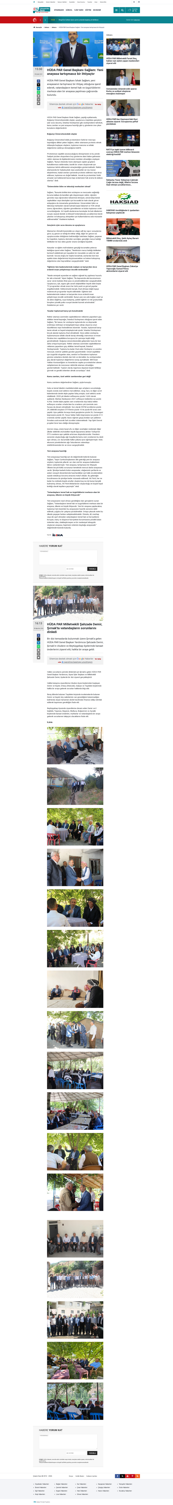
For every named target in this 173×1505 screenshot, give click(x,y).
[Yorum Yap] (38, 103)
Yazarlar (89, 2)
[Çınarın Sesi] (41, 10)
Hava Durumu (81, 2)
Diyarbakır (59, 10)
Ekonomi (97, 10)
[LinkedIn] (38, 88)
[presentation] (40, 20)
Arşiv (96, 2)
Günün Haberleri (50, 2)
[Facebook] (38, 81)
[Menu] (116, 10)
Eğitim (88, 10)
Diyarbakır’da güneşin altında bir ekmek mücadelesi (76, 20)
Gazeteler (72, 2)
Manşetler (40, 2)
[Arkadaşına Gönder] (38, 96)
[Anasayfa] (34, 2)
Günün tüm (133, 20)
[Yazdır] (38, 99)
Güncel (69, 10)
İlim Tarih (78, 10)
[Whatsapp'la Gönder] (38, 92)
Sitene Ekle (103, 2)
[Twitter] (38, 84)
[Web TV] (134, 2)
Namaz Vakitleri (62, 2)
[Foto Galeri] (139, 2)
